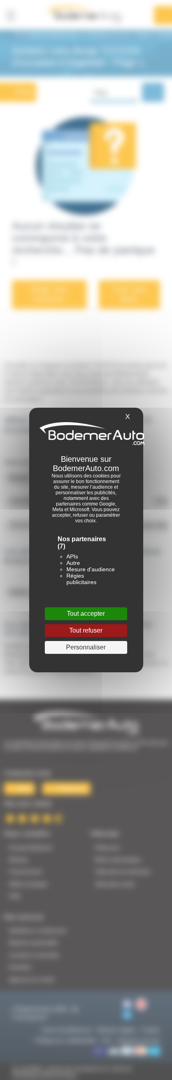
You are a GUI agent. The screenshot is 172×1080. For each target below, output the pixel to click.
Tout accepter (86, 613)
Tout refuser (85, 630)
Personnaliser (86, 647)
